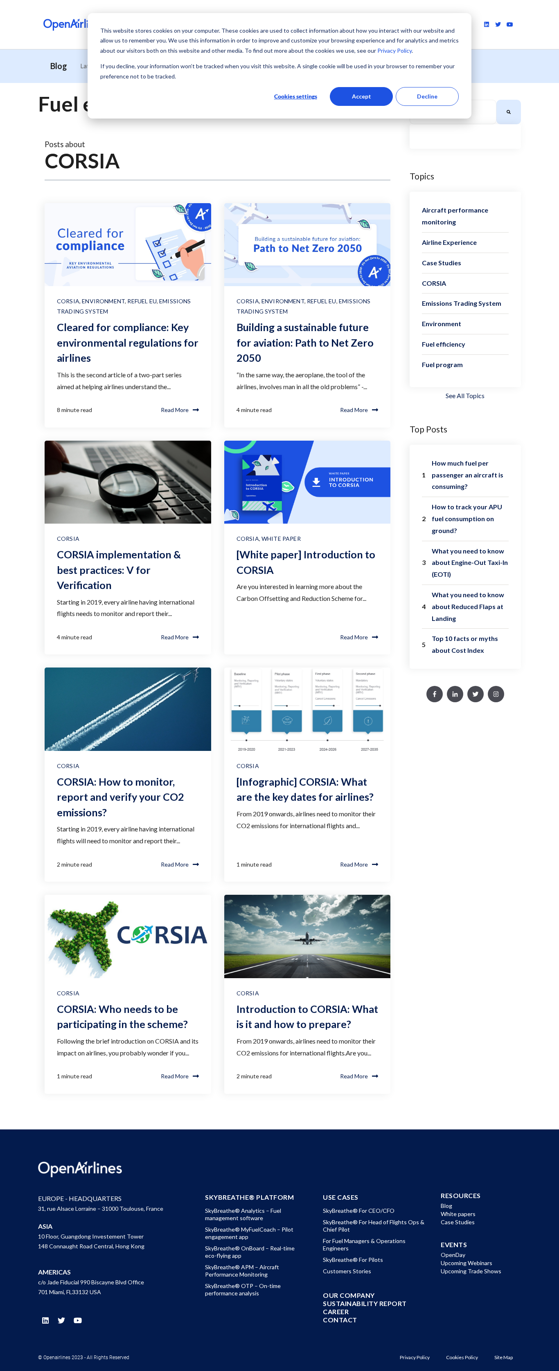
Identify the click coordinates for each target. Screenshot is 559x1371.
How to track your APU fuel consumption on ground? (467, 518)
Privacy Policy (394, 50)
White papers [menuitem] (458, 1213)
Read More (175, 409)
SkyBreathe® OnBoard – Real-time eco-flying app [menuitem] (250, 1252)
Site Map (503, 1357)
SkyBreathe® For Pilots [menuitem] (353, 1259)
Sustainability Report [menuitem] (365, 1304)
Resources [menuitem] (461, 1196)
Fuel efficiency (443, 344)
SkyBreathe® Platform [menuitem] (249, 1197)
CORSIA (68, 301)
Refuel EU (141, 301)
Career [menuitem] (336, 1312)
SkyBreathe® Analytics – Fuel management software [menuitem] (243, 1214)
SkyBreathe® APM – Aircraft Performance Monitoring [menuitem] (242, 1270)
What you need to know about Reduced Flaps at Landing (468, 606)
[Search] (508, 112)
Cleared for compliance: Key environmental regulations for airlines (127, 342)
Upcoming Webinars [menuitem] (466, 1262)
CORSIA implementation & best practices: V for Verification (119, 569)
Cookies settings (295, 96)
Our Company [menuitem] (349, 1295)
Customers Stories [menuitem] (347, 1271)
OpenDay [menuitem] (453, 1254)
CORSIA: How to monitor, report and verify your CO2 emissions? (120, 796)
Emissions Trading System (461, 303)
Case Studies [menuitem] (458, 1222)
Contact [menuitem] (340, 1320)
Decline (427, 96)
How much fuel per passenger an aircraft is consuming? (467, 475)
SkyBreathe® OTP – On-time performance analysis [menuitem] (243, 1289)
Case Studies (441, 263)
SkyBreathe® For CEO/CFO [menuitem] (358, 1210)
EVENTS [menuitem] (454, 1245)
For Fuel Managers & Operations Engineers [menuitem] (364, 1244)
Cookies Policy (462, 1357)
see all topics (465, 395)
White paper (281, 538)
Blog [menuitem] (446, 1205)
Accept (361, 96)
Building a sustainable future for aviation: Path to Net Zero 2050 (305, 342)
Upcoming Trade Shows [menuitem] (471, 1271)
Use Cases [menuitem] (340, 1197)
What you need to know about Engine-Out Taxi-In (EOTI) (470, 562)
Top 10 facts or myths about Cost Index (465, 644)
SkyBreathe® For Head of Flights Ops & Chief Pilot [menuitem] (373, 1226)
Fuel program (442, 364)
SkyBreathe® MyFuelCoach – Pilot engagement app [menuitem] (249, 1233)
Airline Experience (449, 242)
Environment (103, 301)
